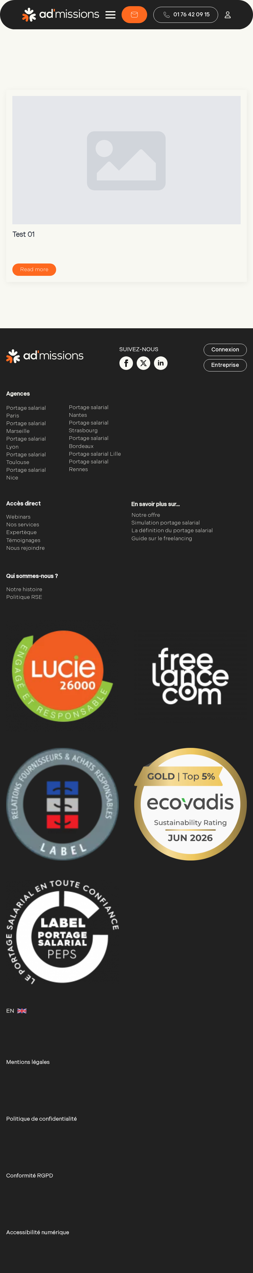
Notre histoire (24, 589)
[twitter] (143, 363)
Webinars (18, 517)
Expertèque (21, 532)
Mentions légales (28, 1062)
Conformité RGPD (29, 1175)
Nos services (22, 524)
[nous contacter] (134, 14)
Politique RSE (24, 597)
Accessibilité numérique (37, 1232)
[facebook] (126, 363)
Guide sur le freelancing (161, 538)
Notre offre (145, 515)
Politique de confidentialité (41, 1119)
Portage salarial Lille (95, 454)
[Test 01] (126, 160)
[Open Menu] (110, 15)
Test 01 (23, 234)
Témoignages (23, 540)
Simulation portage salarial (165, 523)
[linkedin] (161, 363)
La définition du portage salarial (172, 530)
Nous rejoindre (25, 548)
